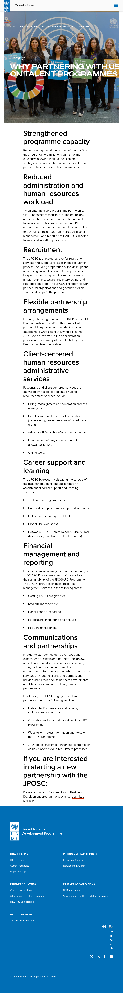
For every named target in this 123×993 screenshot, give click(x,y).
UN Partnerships (71, 890)
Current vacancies (19, 865)
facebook (104, 956)
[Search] (111, 937)
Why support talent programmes (27, 896)
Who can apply (18, 860)
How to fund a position (22, 901)
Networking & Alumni (74, 865)
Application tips (18, 871)
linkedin (98, 956)
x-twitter (91, 956)
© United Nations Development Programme (33, 976)
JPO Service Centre (23, 5)
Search (111, 6)
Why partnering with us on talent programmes (87, 896)
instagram (111, 956)
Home (13, 26)
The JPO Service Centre (22, 920)
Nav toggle (116, 6)
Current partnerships (21, 890)
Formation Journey (73, 860)
